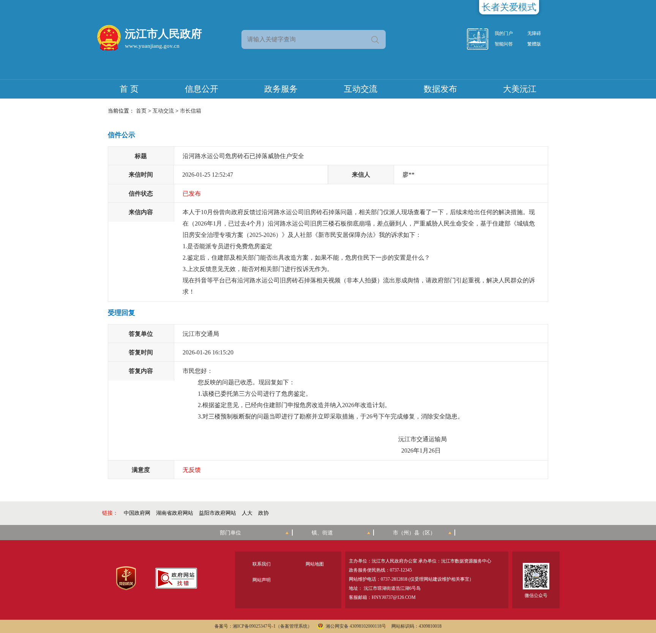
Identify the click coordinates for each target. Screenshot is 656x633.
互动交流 (360, 89)
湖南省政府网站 (174, 513)
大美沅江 (519, 89)
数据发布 (440, 89)
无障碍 (534, 33)
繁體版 (534, 44)
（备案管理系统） (294, 626)
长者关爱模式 (509, 7)
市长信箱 (190, 111)
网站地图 (315, 564)
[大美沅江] (482, 39)
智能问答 (504, 44)
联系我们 (261, 564)
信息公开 (201, 89)
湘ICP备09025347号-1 (254, 626)
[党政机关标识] (125, 578)
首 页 (129, 89)
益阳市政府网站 (217, 513)
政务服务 (281, 89)
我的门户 (504, 33)
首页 (141, 111)
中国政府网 (137, 513)
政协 (263, 513)
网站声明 (261, 580)
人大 (247, 513)
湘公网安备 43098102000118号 (356, 626)
